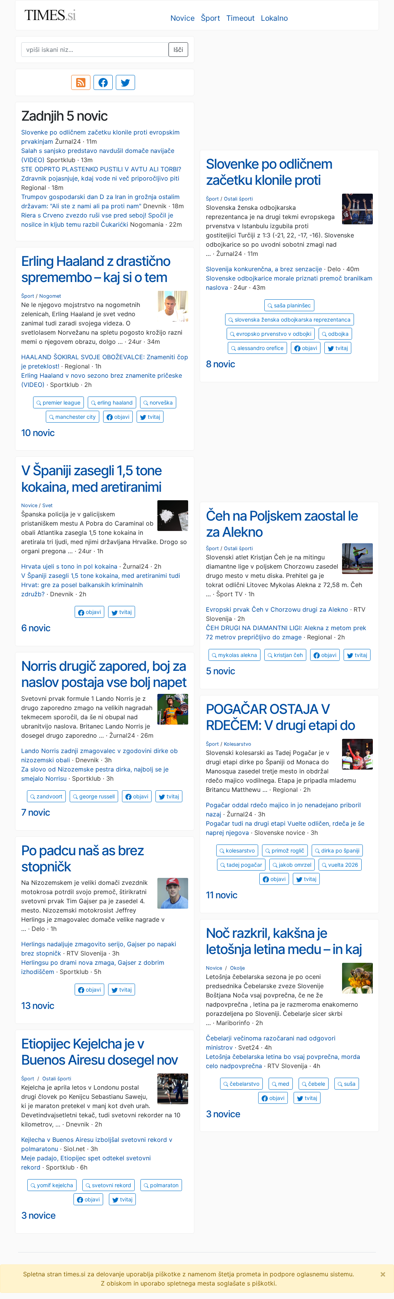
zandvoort (48, 796)
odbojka (338, 333)
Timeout (240, 18)
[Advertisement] (289, 90)
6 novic (35, 628)
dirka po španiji (339, 850)
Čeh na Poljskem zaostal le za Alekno (282, 524)
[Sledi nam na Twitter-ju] (125, 82)
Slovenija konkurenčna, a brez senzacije (264, 269)
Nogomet (50, 296)
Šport (210, 18)
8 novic (220, 364)
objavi (309, 348)
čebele (316, 1083)
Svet (47, 505)
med (283, 1083)
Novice (182, 18)
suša (349, 1083)
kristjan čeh (287, 655)
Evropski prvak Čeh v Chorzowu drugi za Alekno (277, 609)
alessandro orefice (260, 348)
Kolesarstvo (237, 744)
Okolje (237, 968)
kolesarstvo (239, 850)
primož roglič (287, 850)
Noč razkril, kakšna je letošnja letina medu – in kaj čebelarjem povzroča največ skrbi (286, 957)
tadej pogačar (243, 864)
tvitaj (341, 348)
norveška (160, 402)
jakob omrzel (294, 864)
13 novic (37, 1005)
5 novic (220, 671)
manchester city (75, 416)
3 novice (223, 1114)
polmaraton (164, 1185)
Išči (178, 49)
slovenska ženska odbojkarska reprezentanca (292, 319)
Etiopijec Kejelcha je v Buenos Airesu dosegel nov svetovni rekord (99, 1059)
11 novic (221, 895)
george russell (96, 796)
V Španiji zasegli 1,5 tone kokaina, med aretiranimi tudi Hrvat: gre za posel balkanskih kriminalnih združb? (100, 585)
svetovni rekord (110, 1185)
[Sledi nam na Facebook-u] (103, 82)
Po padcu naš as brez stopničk (82, 858)
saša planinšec (291, 305)
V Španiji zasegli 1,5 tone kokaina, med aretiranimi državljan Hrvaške (91, 486)
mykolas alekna (237, 655)
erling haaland (114, 402)
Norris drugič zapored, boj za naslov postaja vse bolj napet (103, 674)
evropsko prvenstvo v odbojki (273, 333)
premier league (60, 402)
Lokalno (274, 18)
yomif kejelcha (54, 1185)
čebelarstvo (243, 1083)
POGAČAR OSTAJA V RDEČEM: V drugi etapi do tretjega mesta (280, 725)
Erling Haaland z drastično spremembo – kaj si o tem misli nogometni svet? (95, 277)
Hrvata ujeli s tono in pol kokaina (69, 566)
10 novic (38, 432)
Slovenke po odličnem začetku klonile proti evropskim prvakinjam (269, 180)
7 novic (35, 812)
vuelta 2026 (342, 864)
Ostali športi (238, 199)
